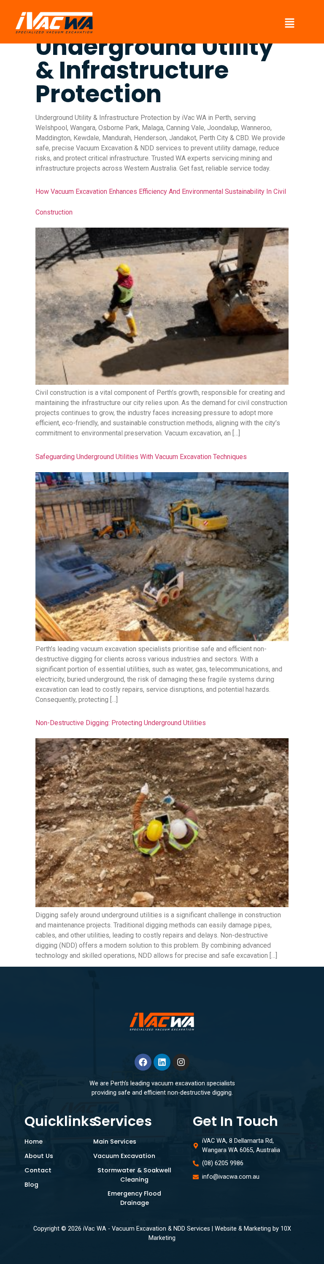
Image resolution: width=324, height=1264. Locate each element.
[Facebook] (143, 1062)
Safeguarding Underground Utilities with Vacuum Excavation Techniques (141, 457)
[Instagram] (181, 1062)
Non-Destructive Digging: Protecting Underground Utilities (120, 723)
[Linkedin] (162, 1062)
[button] (289, 23)
